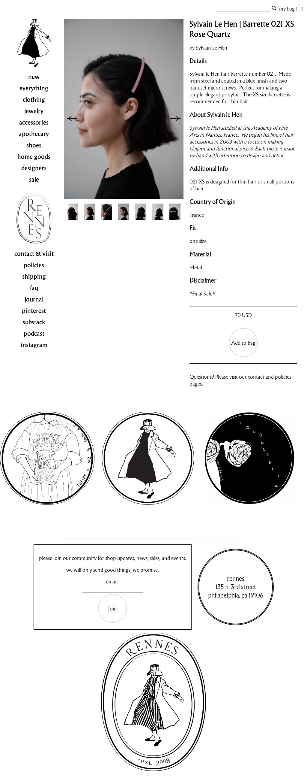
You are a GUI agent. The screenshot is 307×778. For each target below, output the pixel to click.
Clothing (34, 99)
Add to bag (243, 342)
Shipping (34, 276)
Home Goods (33, 157)
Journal (34, 299)
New (34, 77)
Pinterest (34, 311)
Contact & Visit (34, 254)
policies (283, 376)
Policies (34, 265)
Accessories (34, 122)
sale (34, 179)
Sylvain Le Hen (211, 47)
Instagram (34, 345)
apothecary (34, 134)
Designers (33, 168)
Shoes (33, 145)
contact (256, 376)
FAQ (34, 288)
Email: (112, 581)
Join (112, 608)
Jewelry (33, 111)
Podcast (34, 333)
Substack (34, 322)
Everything (33, 88)
